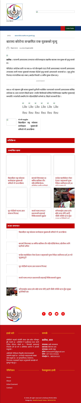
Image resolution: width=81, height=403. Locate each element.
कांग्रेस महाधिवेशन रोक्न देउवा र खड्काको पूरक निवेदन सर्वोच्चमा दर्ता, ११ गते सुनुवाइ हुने (64, 182)
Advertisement (12, 384)
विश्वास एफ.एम (14, 48)
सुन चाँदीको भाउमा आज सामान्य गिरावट (16, 212)
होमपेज (9, 36)
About (8, 380)
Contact (9, 387)
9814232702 (52, 400)
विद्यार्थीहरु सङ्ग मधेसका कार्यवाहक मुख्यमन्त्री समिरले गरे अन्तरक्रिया (16, 180)
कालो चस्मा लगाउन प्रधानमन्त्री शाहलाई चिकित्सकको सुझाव (39, 213)
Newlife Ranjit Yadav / (40, 400)
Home (8, 377)
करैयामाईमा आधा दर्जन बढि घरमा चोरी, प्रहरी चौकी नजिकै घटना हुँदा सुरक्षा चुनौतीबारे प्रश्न (63, 214)
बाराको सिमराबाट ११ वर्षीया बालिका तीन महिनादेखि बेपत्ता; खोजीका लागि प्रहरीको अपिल (40, 183)
